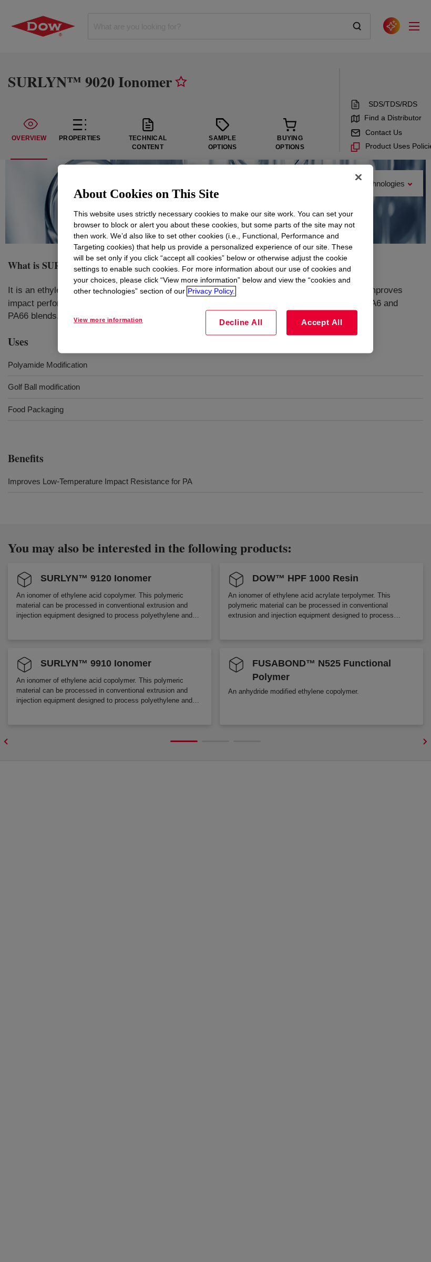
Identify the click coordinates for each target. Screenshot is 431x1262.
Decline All (240, 322)
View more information (108, 320)
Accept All (322, 322)
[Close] (358, 177)
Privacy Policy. (211, 291)
